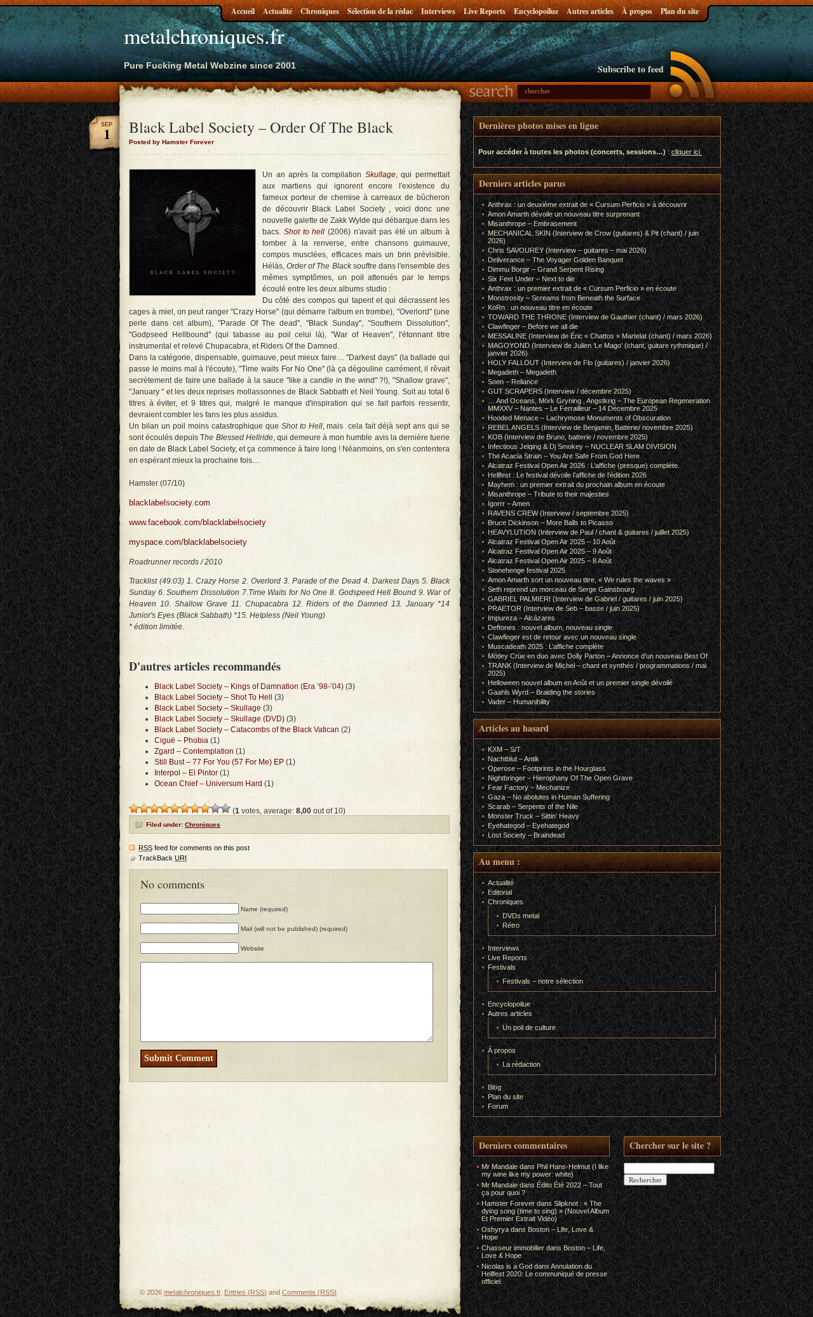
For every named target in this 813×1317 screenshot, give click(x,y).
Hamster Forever (508, 1203)
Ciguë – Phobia (181, 740)
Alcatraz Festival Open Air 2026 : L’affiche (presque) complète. (584, 465)
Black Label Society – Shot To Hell (213, 697)
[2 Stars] (144, 808)
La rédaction (521, 1064)
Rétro (511, 925)
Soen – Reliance (513, 381)
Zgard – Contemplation (194, 751)
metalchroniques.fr (204, 35)
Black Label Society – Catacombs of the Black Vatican (246, 729)
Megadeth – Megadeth (522, 372)
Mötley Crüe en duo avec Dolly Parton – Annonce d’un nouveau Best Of (598, 656)
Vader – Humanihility (519, 701)
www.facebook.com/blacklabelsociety (197, 522)
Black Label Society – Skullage (207, 708)
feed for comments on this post (194, 848)
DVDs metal (520, 915)
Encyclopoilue (536, 11)
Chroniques (319, 11)
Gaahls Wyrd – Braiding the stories (541, 692)
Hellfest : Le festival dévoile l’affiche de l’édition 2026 (567, 475)
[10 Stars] (225, 808)
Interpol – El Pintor (186, 772)
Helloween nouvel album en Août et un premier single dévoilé (580, 682)
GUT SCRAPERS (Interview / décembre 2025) (559, 391)
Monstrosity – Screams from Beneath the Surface (564, 298)
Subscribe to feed (631, 69)
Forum (498, 1106)
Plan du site (680, 11)
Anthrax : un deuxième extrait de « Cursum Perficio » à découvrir (587, 204)
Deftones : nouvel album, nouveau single (550, 627)
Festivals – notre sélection (542, 981)
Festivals (502, 967)
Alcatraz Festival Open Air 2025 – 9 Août (550, 551)
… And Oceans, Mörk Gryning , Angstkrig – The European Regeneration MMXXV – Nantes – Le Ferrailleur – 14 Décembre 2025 (599, 404)
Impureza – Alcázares (521, 618)
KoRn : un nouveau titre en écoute (540, 307)
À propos (637, 11)
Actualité (277, 11)
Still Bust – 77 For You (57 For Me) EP (219, 762)
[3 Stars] (154, 808)
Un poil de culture (529, 1027)
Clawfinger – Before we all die (533, 326)
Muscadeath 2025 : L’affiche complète (545, 646)
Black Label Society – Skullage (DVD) (219, 718)
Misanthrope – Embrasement (532, 223)
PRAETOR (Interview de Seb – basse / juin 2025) (564, 608)
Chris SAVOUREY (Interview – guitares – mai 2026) (567, 250)
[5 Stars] (175, 808)
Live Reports (485, 11)
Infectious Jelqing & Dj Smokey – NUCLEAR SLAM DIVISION (582, 446)
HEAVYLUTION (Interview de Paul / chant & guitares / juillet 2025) (588, 532)
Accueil (243, 11)
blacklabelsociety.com (169, 502)
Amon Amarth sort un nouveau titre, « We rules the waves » (579, 580)
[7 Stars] (195, 808)
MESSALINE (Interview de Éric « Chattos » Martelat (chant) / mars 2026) (600, 336)
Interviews (438, 11)
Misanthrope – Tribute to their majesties (548, 494)
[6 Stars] (185, 808)
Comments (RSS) (309, 1292)
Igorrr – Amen (509, 503)
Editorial (500, 892)
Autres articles (590, 11)
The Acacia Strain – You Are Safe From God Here (564, 456)
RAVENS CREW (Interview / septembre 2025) (558, 513)
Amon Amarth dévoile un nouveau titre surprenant (564, 214)
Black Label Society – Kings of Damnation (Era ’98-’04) (249, 686)
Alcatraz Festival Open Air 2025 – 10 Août (551, 541)
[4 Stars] (164, 808)
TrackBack (162, 858)
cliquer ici (685, 152)
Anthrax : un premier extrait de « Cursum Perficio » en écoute (582, 288)
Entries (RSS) (245, 1292)
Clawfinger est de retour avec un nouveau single (562, 637)
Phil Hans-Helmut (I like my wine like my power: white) (544, 1170)
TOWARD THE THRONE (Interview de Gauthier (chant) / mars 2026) (595, 317)
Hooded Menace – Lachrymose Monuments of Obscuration (579, 418)
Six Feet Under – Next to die (531, 279)
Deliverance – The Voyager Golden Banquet (555, 260)
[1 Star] (134, 808)
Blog (494, 1087)
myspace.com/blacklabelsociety (188, 542)
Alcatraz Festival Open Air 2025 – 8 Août (550, 561)
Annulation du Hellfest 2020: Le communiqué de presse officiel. (544, 1273)
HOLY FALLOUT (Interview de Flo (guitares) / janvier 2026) (579, 362)
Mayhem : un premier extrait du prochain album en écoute (576, 484)
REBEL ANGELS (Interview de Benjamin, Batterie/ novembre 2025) (590, 427)
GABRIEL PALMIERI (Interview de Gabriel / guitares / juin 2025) (585, 599)
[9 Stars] (215, 808)
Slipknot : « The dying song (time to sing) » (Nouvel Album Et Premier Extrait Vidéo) (545, 1211)
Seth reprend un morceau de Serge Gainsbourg (561, 589)
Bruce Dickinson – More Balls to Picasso (550, 522)
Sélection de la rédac (380, 11)
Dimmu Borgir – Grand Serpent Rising (546, 269)
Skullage (380, 174)
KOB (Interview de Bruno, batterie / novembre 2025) (568, 437)
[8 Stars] (205, 808)
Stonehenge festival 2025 (526, 570)
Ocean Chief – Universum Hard (208, 783)
